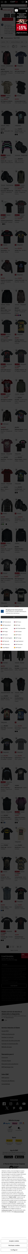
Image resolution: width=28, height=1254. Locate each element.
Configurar (14, 1250)
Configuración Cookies (7, 1210)
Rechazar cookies (14, 1245)
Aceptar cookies (14, 1241)
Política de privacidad (19, 1211)
